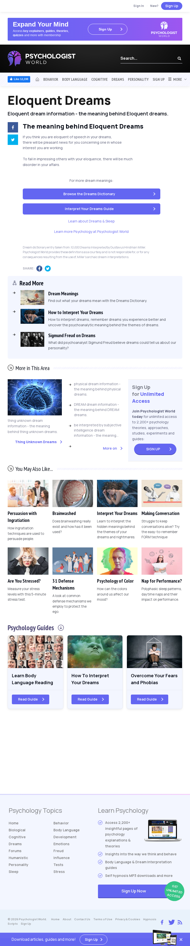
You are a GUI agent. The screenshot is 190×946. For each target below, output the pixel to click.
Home (14, 823)
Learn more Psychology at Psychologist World (91, 231)
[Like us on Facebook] (162, 921)
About (67, 919)
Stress (59, 871)
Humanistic (18, 857)
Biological (17, 830)
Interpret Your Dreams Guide (89, 208)
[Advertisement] (95, 754)
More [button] (177, 79)
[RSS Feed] (179, 921)
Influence (61, 857)
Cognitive (99, 79)
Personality (138, 79)
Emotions (61, 843)
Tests (58, 864)
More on (110, 448)
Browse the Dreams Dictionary (89, 193)
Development (64, 837)
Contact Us (82, 919)
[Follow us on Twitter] (170, 921)
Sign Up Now (151, 891)
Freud (58, 850)
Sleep (13, 871)
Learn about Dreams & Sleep (91, 221)
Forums (15, 850)
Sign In (138, 6)
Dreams (118, 79)
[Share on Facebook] (12, 128)
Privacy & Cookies (127, 919)
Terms (102, 919)
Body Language (74, 79)
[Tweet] (12, 140)
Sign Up (171, 5)
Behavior (50, 79)
